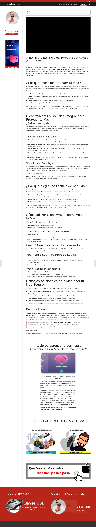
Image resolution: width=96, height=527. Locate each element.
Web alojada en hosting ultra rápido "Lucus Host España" (27, 522)
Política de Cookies (55, 522)
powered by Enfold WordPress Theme (13, 524)
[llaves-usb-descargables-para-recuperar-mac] (41, 441)
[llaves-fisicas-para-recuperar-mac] (75, 441)
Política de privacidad (48, 522)
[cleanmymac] (58, 363)
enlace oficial (49, 225)
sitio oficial (55, 166)
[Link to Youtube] (87, 1)
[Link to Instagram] (89, 1)
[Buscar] (89, 4)
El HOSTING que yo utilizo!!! (72, 1)
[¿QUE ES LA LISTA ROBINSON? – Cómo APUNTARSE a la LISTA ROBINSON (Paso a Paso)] (95, 263)
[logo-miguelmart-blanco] (13, 4)
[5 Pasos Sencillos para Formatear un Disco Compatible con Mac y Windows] (1, 263)
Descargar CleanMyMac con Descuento (36, 173)
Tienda (80, 1)
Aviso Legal (41, 522)
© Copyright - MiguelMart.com (11, 522)
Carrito (84, 1)
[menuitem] (61, 4)
